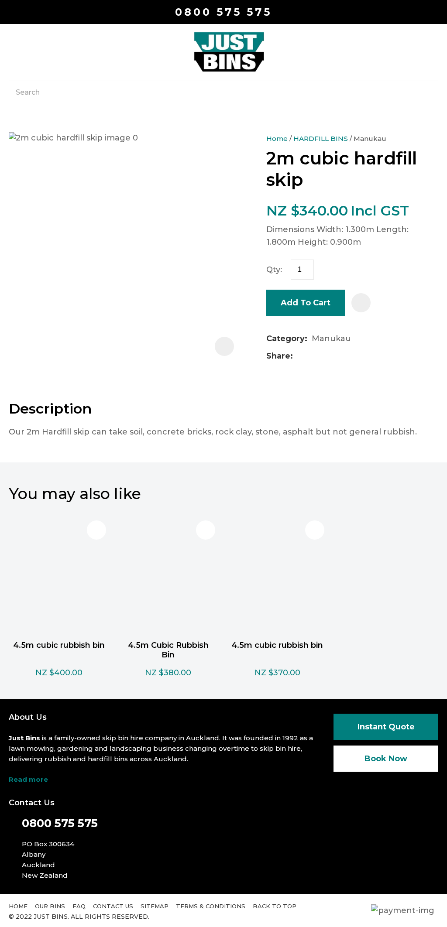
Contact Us (113, 906)
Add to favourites (96, 530)
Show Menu (14, 51)
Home (277, 138)
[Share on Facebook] (298, 356)
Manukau (370, 138)
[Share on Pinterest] (338, 356)
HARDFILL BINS (320, 138)
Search (427, 92)
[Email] (325, 356)
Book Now (385, 758)
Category (285, 338)
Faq (79, 906)
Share (278, 356)
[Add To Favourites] (361, 302)
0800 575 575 (223, 12)
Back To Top (274, 906)
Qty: (274, 269)
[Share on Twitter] (311, 356)
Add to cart (305, 303)
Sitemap (154, 906)
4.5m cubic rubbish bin (59, 645)
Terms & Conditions (210, 906)
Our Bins (50, 906)
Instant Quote (386, 727)
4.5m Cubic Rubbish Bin (168, 650)
